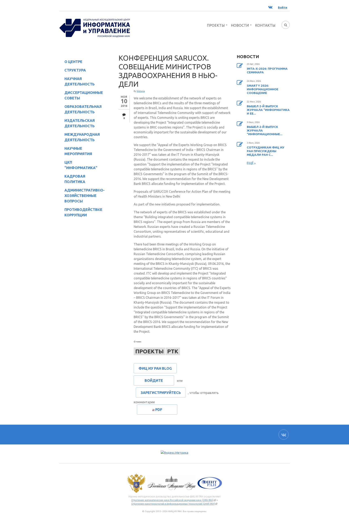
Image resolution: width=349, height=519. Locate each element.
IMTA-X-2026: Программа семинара (267, 70)
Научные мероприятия (75, 151)
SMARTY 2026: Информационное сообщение (262, 89)
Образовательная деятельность (80, 109)
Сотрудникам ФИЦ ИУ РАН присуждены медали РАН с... (265, 151)
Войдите (154, 380)
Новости (240, 25)
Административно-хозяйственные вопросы (81, 195)
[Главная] (94, 27)
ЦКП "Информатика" (78, 165)
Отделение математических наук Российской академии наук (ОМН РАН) (173, 500)
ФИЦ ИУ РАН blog (155, 368)
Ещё (250, 163)
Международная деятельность (82, 137)
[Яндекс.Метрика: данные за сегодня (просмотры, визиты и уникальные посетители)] (174, 453)
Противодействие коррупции (80, 212)
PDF (158, 409)
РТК (172, 351)
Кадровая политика (72, 179)
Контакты (265, 25)
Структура (72, 71)
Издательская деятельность (77, 123)
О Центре (70, 62)
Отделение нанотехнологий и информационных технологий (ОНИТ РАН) (174, 503)
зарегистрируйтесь (161, 393)
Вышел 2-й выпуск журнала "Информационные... (264, 130)
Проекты (216, 25)
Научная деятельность (77, 81)
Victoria (141, 91)
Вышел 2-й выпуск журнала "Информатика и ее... (268, 109)
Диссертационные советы (83, 95)
